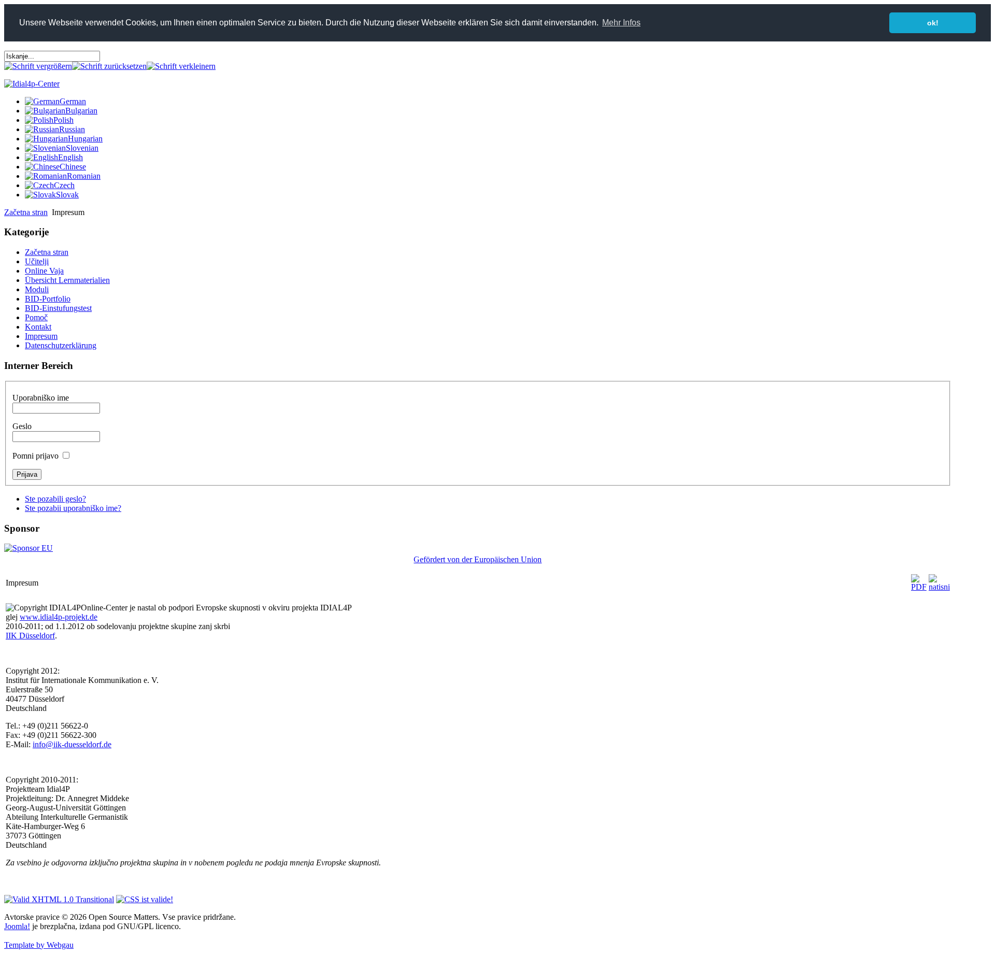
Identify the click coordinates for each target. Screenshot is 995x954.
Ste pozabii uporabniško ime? (73, 508)
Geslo (22, 426)
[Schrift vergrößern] (38, 66)
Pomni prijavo (35, 455)
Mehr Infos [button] (621, 22)
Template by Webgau (39, 945)
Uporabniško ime (40, 397)
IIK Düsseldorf (30, 635)
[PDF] (919, 586)
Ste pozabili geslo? (55, 498)
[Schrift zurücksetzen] (109, 66)
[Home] (32, 83)
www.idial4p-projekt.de (58, 617)
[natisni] (939, 586)
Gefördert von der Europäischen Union (478, 559)
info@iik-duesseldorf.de (72, 744)
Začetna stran (26, 212)
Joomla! (17, 926)
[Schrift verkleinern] (181, 66)
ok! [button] (933, 23)
